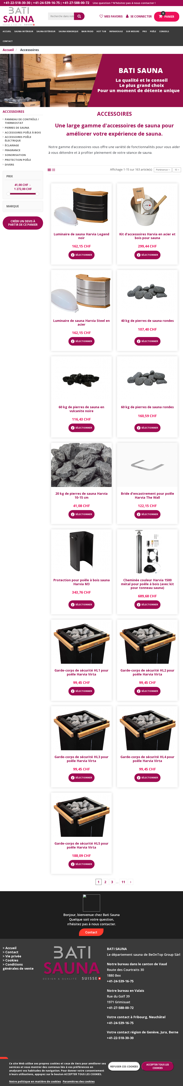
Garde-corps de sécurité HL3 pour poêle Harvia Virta (81, 759)
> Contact (10, 952)
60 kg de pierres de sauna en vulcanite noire (81, 409)
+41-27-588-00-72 (76, 3)
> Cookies (10, 960)
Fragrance (12, 150)
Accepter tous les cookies (157, 1066)
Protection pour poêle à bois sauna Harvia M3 (81, 582)
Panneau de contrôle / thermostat (22, 121)
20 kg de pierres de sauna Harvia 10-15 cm (81, 495)
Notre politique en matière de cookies (35, 1081)
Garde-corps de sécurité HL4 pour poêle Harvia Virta (147, 759)
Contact (91, 932)
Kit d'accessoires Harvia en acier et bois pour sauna (147, 236)
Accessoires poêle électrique (18, 138)
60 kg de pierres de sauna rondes (147, 407)
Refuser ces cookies (124, 1066)
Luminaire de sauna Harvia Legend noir (81, 236)
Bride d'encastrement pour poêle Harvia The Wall (147, 495)
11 (123, 882)
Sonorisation (15, 155)
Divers (9, 164)
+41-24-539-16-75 (46, 3)
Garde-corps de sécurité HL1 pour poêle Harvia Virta (81, 672)
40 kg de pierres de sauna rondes (147, 320)
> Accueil (9, 948)
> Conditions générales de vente (18, 966)
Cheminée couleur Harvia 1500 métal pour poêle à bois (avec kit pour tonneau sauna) (147, 584)
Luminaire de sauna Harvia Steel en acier (81, 322)
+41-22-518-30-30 (17, 3)
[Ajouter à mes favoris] (81, 226)
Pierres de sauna (17, 127)
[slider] (8, 194)
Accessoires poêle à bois (23, 132)
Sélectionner (83, 254)
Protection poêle (18, 159)
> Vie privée (12, 956)
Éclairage (12, 145)
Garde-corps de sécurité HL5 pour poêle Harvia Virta (81, 845)
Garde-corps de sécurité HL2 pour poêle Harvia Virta (147, 672)
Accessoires (13, 111)
